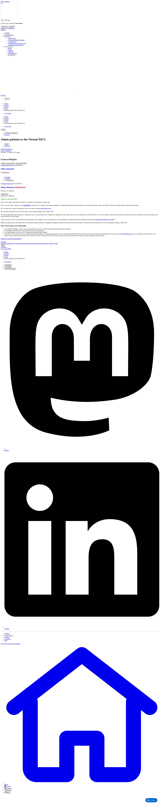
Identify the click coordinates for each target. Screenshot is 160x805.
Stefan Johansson (6, 150)
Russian (41, 243)
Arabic (56, 243)
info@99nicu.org (46, 208)
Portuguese (27, 243)
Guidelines (7, 639)
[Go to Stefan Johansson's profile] (6, 149)
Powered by (10, 643)
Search (7, 33)
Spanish (8, 243)
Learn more (4, 26)
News (18, 152)
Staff (5, 640)
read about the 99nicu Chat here (105, 219)
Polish (37, 243)
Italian (22, 243)
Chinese (51, 243)
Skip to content (5, 1)
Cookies (6, 637)
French (13, 243)
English (3, 243)
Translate (3, 242)
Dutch (33, 243)
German (17, 243)
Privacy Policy (8, 635)
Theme (7, 634)
